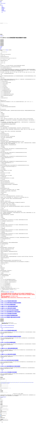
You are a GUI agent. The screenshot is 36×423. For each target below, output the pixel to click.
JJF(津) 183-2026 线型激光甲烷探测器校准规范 (9, 315)
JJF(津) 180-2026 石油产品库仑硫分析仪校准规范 (9, 309)
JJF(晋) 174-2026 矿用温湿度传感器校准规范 (8, 330)
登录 (0, 1)
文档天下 (5, 322)
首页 (2, 6)
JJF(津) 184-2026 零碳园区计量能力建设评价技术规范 (10, 317)
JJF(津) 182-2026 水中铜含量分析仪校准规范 (8, 313)
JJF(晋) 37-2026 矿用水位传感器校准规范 (8, 304)
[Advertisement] (19, 17)
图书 (0, 299)
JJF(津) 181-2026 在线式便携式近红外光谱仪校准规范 (10, 311)
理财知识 (3, 7)
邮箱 (0, 385)
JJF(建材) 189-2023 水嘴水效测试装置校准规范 (9, 306)
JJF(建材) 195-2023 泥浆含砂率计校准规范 (8, 308)
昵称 (0, 384)
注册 (2, 5)
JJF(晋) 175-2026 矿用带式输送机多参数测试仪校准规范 (10, 302)
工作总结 (3, 9)
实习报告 (3, 8)
